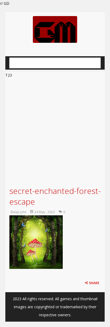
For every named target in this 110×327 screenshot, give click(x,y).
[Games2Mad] (55, 29)
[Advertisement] (55, 131)
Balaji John (18, 212)
